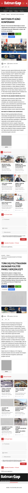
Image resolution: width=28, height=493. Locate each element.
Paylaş (5, 33)
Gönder (19, 33)
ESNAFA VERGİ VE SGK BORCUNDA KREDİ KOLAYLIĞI (16, 8)
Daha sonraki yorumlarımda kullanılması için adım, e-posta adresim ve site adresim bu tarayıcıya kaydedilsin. (14, 236)
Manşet (8, 14)
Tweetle (12, 33)
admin (5, 63)
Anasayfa (3, 14)
